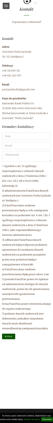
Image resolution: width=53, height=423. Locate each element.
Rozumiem (47, 419)
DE (46, 3)
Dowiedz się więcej (32, 419)
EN (41, 3)
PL (35, 3)
